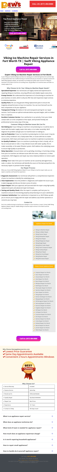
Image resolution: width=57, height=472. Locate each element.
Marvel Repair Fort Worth (42, 325)
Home (1, 10)
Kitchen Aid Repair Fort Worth (44, 297)
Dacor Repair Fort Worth (42, 274)
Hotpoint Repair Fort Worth (43, 272)
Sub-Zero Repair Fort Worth (43, 290)
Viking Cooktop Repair (41, 250)
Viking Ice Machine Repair (42, 230)
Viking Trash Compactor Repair (44, 247)
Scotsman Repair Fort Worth (43, 314)
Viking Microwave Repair (42, 258)
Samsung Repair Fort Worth (43, 303)
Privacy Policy (24, 460)
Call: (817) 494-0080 (18, 33)
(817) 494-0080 (46, 4)
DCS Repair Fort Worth (42, 316)
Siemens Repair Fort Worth (43, 319)
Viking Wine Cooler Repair (42, 245)
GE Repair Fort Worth (41, 310)
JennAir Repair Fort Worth (42, 327)
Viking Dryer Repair (41, 252)
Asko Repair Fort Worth (42, 279)
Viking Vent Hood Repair (42, 254)
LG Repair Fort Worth (41, 312)
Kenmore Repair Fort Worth (43, 305)
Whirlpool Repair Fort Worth (43, 283)
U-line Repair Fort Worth (42, 321)
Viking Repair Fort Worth (42, 294)
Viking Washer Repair (41, 256)
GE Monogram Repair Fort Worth (44, 301)
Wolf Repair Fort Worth (42, 285)
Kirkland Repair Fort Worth (43, 323)
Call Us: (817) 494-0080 (28, 69)
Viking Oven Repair (41, 238)
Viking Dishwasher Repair (42, 236)
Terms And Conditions (34, 460)
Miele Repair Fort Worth (42, 330)
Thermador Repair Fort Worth (44, 288)
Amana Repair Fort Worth (42, 277)
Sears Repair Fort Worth (42, 292)
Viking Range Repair (41, 243)
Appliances (7, 10)
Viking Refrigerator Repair (42, 241)
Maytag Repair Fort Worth (42, 299)
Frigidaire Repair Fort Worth (43, 308)
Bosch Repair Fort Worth (42, 281)
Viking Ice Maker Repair (42, 232)
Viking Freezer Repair (41, 234)
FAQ (19, 460)
